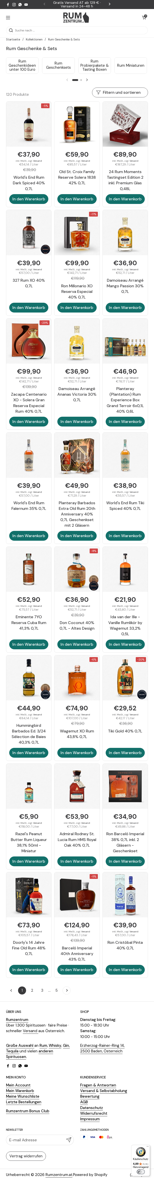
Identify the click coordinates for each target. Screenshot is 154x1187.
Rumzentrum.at (59, 1174)
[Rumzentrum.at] (76, 17)
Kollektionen (34, 39)
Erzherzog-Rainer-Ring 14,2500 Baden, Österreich (102, 1048)
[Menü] (147, 1147)
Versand (37, 160)
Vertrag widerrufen (26, 1156)
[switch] (141, 1171)
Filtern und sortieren (122, 92)
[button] (144, 18)
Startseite (13, 39)
